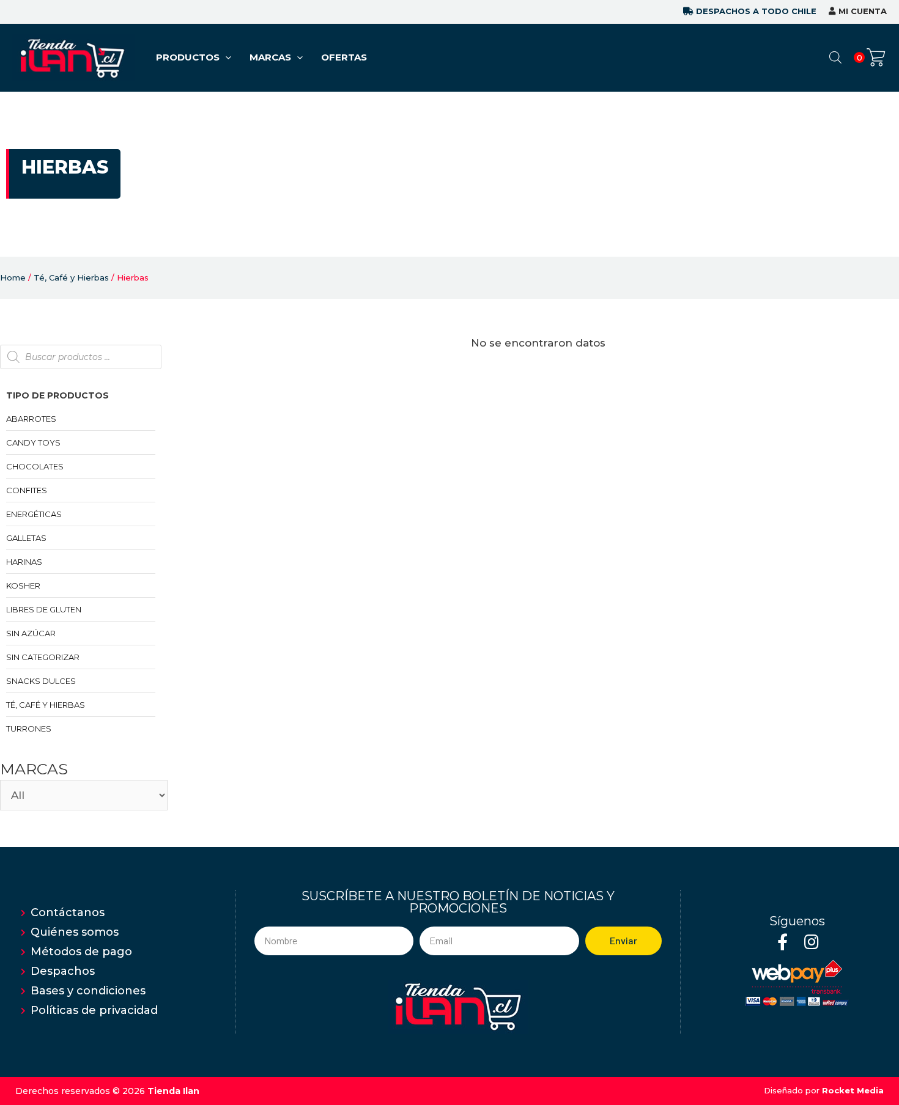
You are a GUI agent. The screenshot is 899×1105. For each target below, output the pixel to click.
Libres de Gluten (43, 609)
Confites (26, 490)
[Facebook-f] (782, 941)
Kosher (23, 585)
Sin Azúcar (31, 633)
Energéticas (34, 514)
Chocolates (35, 466)
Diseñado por (824, 1090)
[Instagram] (811, 941)
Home (13, 277)
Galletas (26, 538)
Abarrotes (31, 419)
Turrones (28, 728)
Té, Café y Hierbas (71, 277)
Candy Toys (33, 442)
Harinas (24, 562)
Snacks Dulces (41, 681)
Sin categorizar (43, 657)
